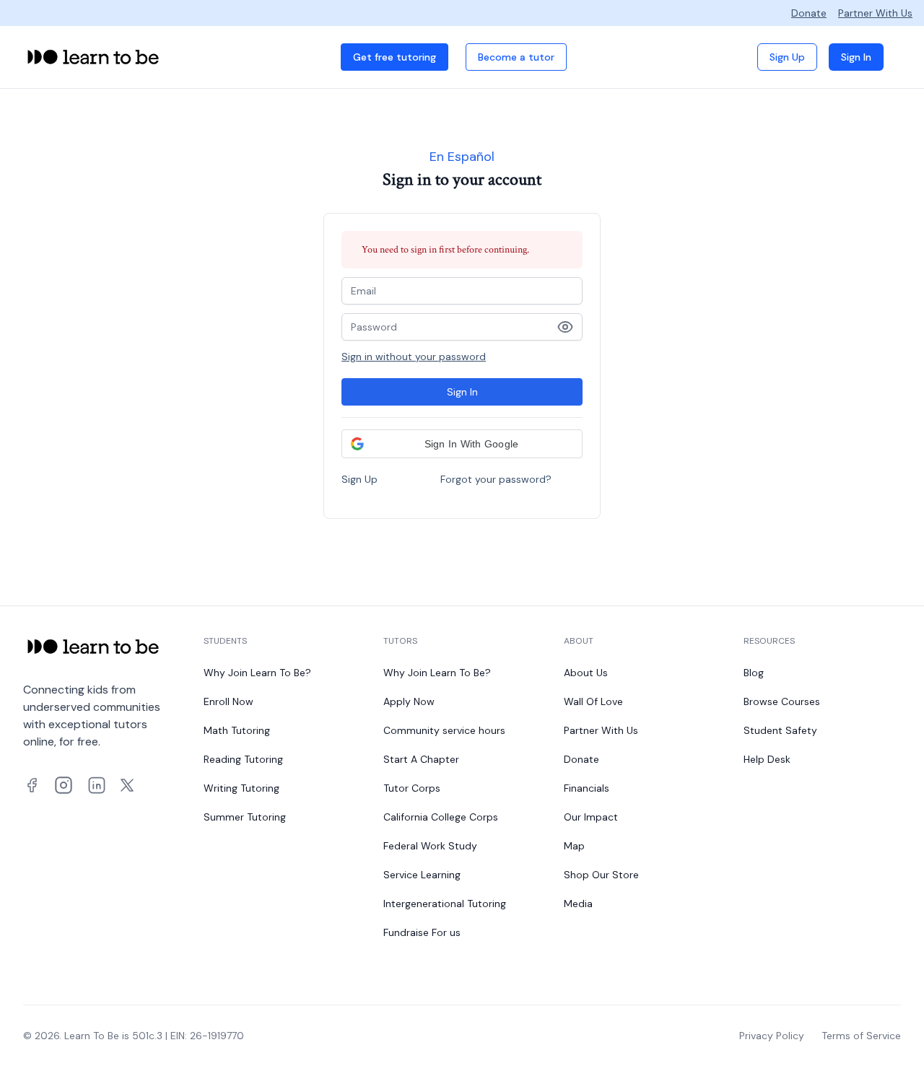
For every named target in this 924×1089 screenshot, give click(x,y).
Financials (586, 788)
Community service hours (444, 730)
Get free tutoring (394, 57)
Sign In (856, 57)
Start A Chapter (421, 759)
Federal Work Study (430, 845)
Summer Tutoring (245, 816)
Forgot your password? (496, 479)
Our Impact (591, 816)
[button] (462, 443)
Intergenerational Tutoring (444, 903)
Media (578, 903)
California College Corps (440, 816)
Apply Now (409, 701)
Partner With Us (875, 12)
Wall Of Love (593, 701)
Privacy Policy (771, 1035)
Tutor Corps (411, 788)
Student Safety (780, 730)
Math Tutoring (237, 730)
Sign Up (787, 57)
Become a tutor (516, 57)
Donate (809, 12)
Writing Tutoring (241, 788)
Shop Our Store (601, 874)
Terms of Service (861, 1035)
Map (574, 845)
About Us (586, 672)
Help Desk (767, 759)
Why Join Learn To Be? (257, 672)
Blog (754, 672)
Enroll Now (228, 701)
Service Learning (422, 874)
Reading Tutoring (243, 759)
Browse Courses (782, 701)
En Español (462, 156)
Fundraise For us (422, 932)
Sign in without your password (413, 356)
